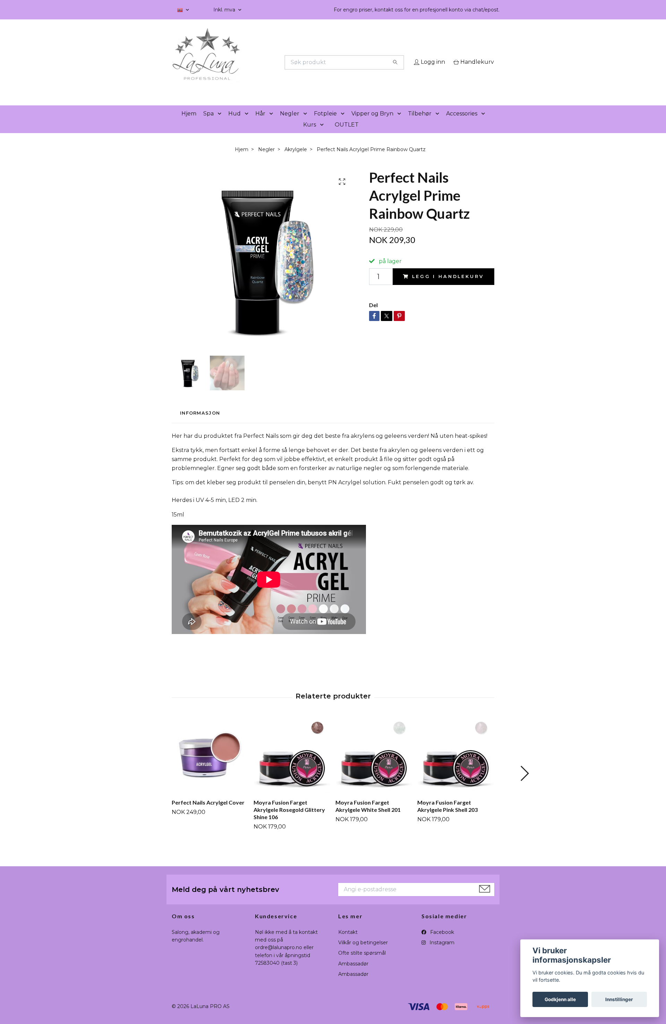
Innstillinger (619, 999)
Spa (208, 123)
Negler (289, 123)
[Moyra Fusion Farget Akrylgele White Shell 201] (373, 765)
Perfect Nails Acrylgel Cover (208, 812)
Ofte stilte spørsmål (362, 963)
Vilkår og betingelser (363, 952)
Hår (260, 123)
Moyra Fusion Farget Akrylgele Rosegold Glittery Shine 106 (289, 819)
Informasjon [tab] (200, 423)
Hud (234, 123)
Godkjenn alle (560, 999)
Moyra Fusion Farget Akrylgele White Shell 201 (368, 816)
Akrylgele (295, 159)
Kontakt (348, 942)
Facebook (441, 942)
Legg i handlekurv (448, 286)
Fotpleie (325, 123)
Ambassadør (353, 973)
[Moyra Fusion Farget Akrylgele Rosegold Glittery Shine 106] (292, 765)
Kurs (309, 134)
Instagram (441, 952)
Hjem (188, 123)
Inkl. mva (225, 10)
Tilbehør (420, 123)
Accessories (461, 123)
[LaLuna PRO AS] (252, 62)
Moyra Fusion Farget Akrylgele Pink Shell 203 (447, 816)
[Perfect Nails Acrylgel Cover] (210, 765)
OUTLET (347, 134)
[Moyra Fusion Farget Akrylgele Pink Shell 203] (455, 765)
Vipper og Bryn (372, 123)
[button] (221, 124)
